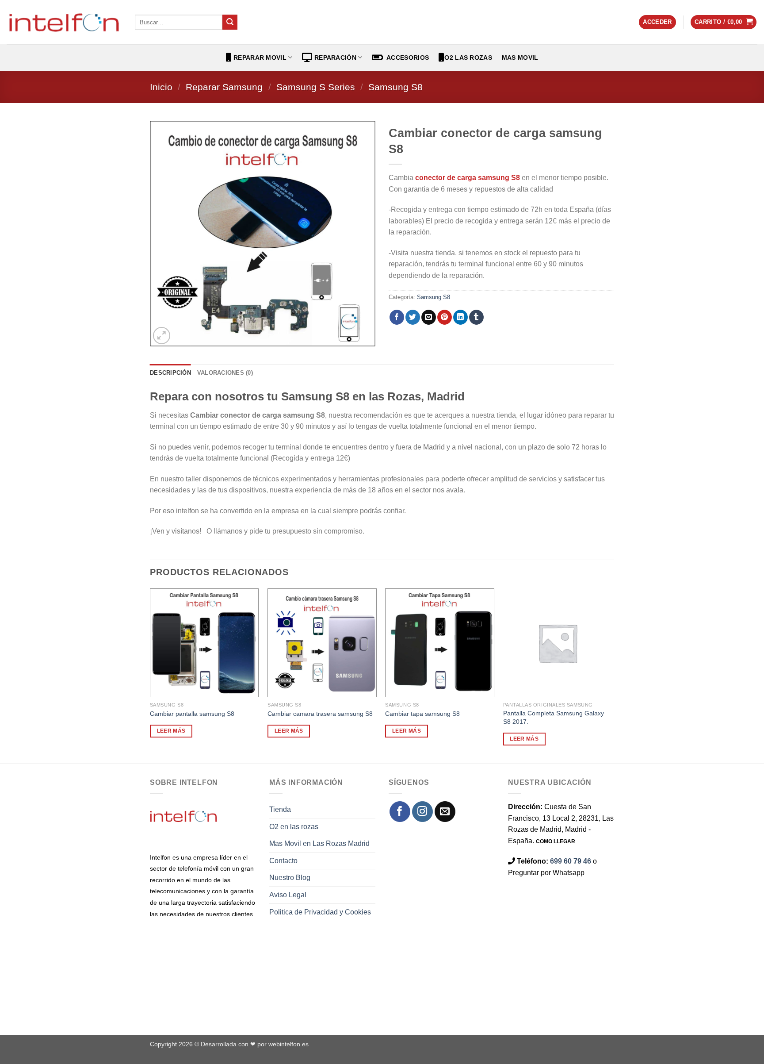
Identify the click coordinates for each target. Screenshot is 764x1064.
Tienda (280, 809)
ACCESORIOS (406, 57)
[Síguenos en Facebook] (400, 811)
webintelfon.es (288, 1044)
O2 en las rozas (293, 826)
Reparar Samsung (224, 87)
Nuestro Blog (289, 877)
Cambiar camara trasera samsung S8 (320, 713)
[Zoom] (161, 335)
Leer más (171, 731)
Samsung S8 (395, 87)
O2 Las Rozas (468, 57)
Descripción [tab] (170, 372)
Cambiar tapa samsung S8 (422, 713)
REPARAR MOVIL (259, 57)
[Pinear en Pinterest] (444, 317)
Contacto (283, 860)
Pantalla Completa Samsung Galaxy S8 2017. (553, 717)
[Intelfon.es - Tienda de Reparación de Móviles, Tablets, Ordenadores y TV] (64, 22)
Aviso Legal (287, 895)
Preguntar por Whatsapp (546, 872)
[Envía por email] (428, 317)
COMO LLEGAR (555, 841)
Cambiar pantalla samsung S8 (192, 713)
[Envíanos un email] (445, 811)
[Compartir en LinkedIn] (460, 317)
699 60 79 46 (570, 861)
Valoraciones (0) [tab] (225, 372)
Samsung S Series (315, 87)
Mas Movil (520, 57)
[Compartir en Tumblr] (476, 317)
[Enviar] (229, 22)
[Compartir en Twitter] (412, 317)
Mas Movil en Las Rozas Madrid (319, 843)
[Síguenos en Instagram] (422, 811)
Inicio (161, 87)
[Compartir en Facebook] (397, 317)
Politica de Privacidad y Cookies (320, 912)
